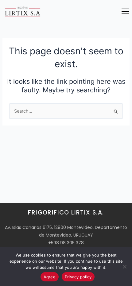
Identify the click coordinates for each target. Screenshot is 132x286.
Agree (50, 276)
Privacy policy (78, 276)
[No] (124, 267)
